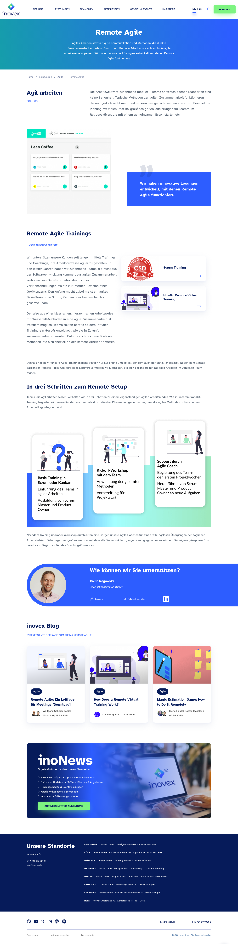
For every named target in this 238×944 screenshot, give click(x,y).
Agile (60, 77)
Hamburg (90, 868)
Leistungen (45, 77)
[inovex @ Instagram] (50, 921)
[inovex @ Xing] (43, 921)
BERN (87, 900)
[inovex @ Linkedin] (36, 921)
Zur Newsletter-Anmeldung (64, 806)
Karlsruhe (90, 844)
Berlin (88, 876)
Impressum (33, 935)
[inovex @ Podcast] (57, 921)
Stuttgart (91, 884)
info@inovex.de (34, 865)
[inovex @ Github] (29, 921)
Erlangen (90, 892)
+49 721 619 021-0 (36, 861)
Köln (87, 852)
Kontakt (225, 9)
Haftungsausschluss (60, 935)
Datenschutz (87, 935)
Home (30, 77)
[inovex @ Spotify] (64, 921)
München (89, 860)
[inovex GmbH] (11, 9)
